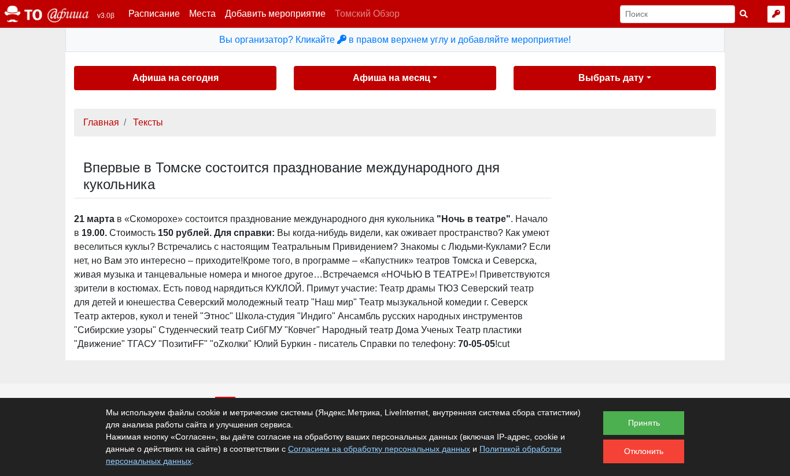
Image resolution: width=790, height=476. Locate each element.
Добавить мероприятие (275, 14)
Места (202, 14)
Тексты (148, 122)
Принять (644, 422)
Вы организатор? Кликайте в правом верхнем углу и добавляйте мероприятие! (395, 40)
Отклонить (643, 451)
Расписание (154, 14)
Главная (101, 122)
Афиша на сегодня (175, 78)
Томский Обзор (367, 14)
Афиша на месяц (391, 78)
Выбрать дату (611, 78)
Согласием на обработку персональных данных (379, 448)
